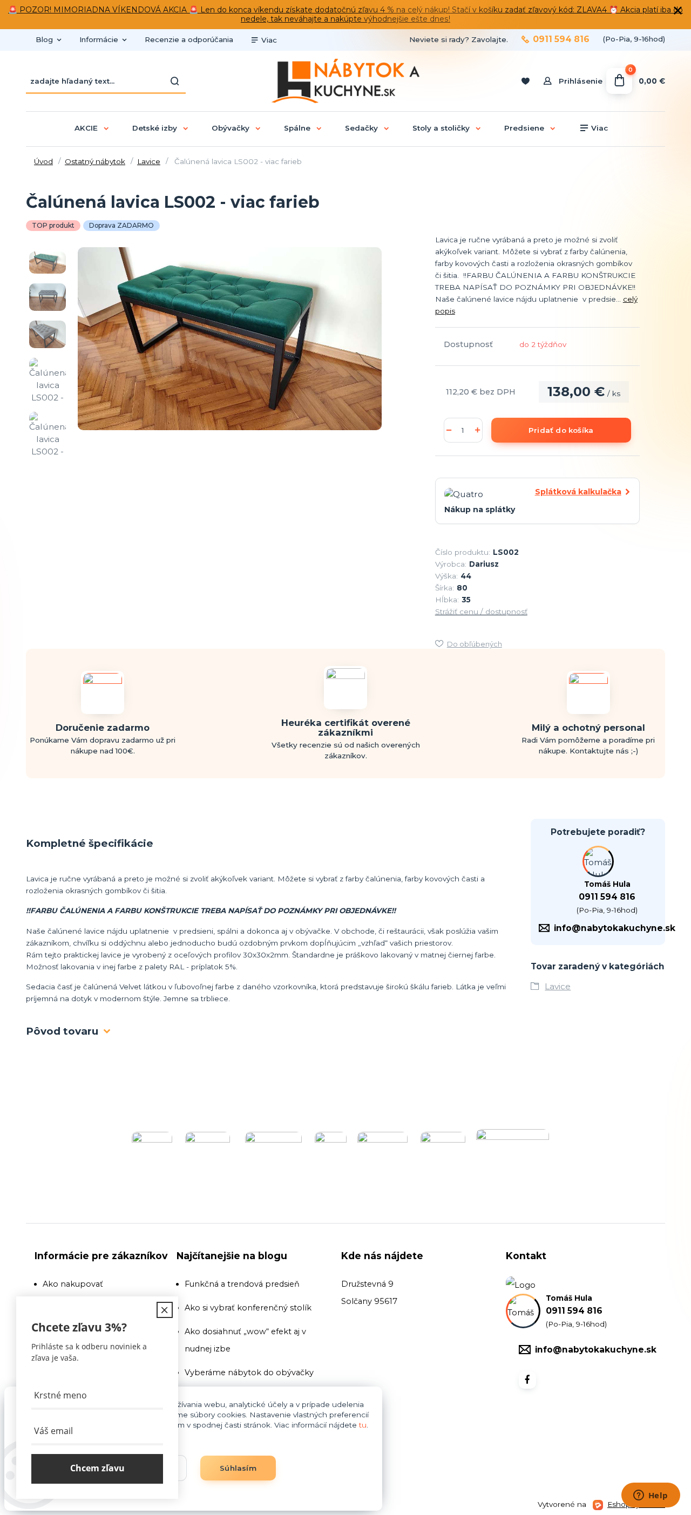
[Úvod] (345, 81)
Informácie (98, 39)
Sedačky (361, 128)
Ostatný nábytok (95, 161)
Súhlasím (238, 1468)
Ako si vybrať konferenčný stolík (248, 1308)
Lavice (148, 161)
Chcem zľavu (97, 1469)
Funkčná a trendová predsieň (242, 1284)
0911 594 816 (561, 39)
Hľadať (175, 81)
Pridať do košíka (561, 430)
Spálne (297, 128)
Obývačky (230, 128)
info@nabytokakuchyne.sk (614, 928)
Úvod (43, 161)
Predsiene (524, 128)
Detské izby (154, 128)
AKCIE (86, 128)
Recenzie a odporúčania (189, 39)
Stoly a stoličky (441, 128)
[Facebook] (527, 1380)
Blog (44, 39)
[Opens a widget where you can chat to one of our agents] (650, 1496)
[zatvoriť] (677, 11)
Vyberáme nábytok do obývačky (249, 1372)
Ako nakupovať (73, 1284)
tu (363, 1425)
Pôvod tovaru (62, 1031)
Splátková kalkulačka (578, 492)
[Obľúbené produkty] (525, 81)
